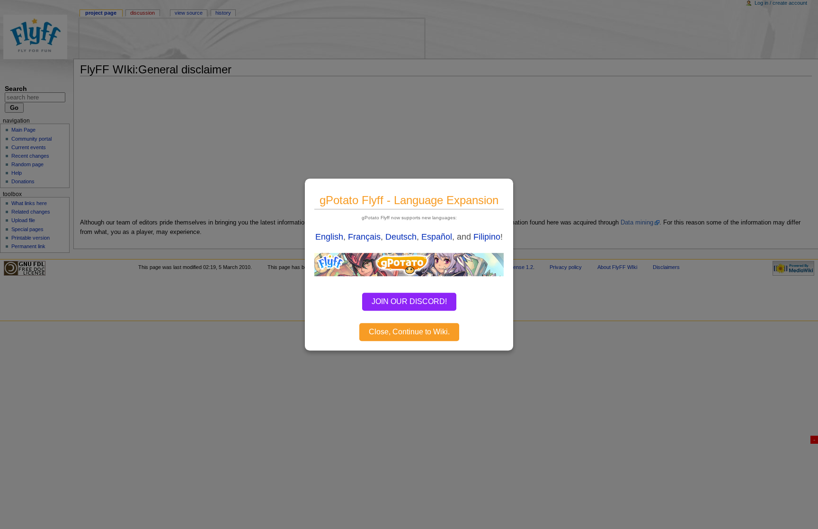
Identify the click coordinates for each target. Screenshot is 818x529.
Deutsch (401, 237)
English (329, 237)
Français (364, 237)
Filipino (486, 237)
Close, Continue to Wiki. (409, 332)
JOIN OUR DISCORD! (409, 301)
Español (436, 237)
